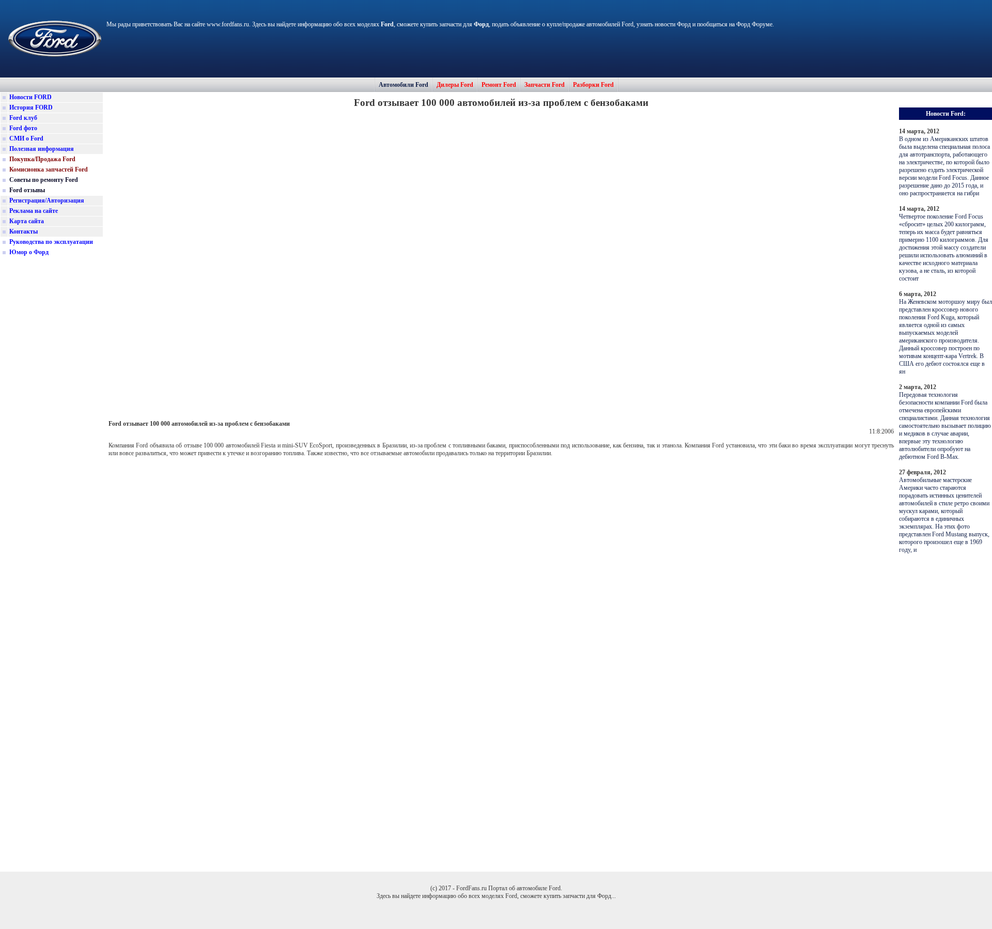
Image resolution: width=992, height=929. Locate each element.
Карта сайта (26, 221)
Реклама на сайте (33, 210)
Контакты (23, 231)
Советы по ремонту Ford (43, 179)
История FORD (31, 107)
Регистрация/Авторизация (46, 200)
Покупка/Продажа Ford (42, 159)
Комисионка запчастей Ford (48, 169)
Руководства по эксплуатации (51, 241)
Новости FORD (30, 97)
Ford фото (23, 128)
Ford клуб (23, 117)
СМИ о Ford (26, 138)
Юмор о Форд (29, 252)
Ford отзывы (27, 190)
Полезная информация (41, 148)
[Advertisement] (51, 421)
